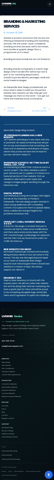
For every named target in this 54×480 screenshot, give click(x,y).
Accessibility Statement (9, 475)
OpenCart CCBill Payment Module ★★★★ (24, 222)
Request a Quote (8, 418)
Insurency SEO (12, 277)
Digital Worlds (13, 193)
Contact (5, 415)
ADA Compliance (8, 368)
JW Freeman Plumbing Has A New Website (23, 136)
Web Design (6, 362)
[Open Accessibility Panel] (49, 475)
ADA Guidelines (19, 471)
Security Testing (7, 431)
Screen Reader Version (10, 437)
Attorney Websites (8, 393)
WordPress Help (7, 428)
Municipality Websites (9, 387)
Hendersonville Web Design (11, 459)
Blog (3, 412)
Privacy (4, 471)
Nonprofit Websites (9, 390)
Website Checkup (8, 434)
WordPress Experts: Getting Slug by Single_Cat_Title (26, 163)
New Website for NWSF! (17, 249)
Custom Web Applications (11, 375)
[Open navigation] (49, 4)
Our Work (5, 406)
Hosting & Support (8, 372)
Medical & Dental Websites (11, 396)
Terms (10, 471)
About (4, 409)
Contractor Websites (9, 384)
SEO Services (6, 365)
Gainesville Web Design (10, 451)
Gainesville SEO (7, 455)
